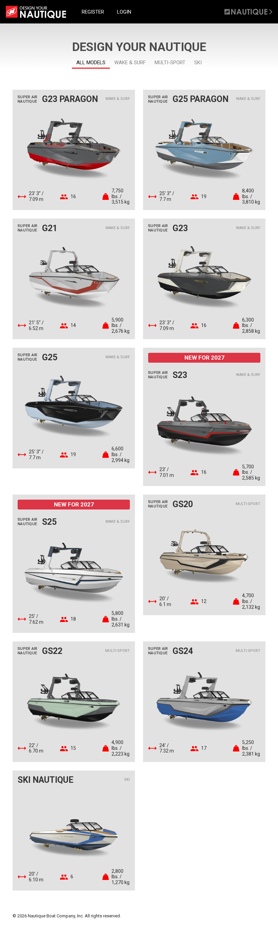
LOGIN (124, 12)
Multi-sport (170, 62)
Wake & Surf (130, 62)
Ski (198, 62)
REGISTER (93, 12)
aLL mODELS (90, 62)
